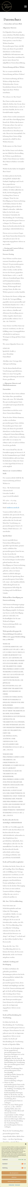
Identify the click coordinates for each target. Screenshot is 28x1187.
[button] (25, 1144)
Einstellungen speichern (14, 1181)
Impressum (17, 1185)
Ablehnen (14, 1177)
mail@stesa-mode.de (13, 508)
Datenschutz (11, 1185)
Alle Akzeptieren (14, 1173)
